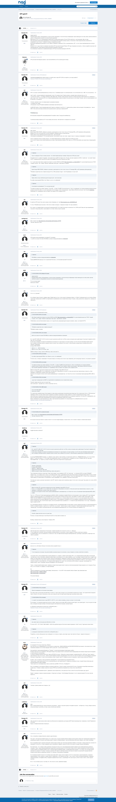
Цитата (41, 52)
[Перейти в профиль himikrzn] (24, 432)
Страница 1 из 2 (33, 28)
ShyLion (24, 57)
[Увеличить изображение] (34, 112)
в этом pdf (37, 77)
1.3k (25, 280)
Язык (49, 794)
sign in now (46, 775)
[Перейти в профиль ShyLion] (24, 61)
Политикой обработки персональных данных (63, 800)
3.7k (25, 100)
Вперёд (24, 28)
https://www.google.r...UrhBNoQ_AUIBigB (38, 571)
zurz (24, 235)
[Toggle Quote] (32, 152)
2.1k (25, 67)
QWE (24, 270)
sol (24, 90)
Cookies (66, 794)
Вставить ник (33, 52)
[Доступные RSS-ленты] (96, 790)
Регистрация (93, 2)
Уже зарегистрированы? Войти (81, 2)
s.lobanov (24, 701)
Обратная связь (59, 794)
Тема (53, 794)
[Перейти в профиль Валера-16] (21, 18)
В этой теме (91, 6)
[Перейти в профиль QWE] (24, 274)
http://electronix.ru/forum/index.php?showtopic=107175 (50, 220)
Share (84, 18)
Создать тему (83, 23)
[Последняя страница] (28, 28)
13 (25, 43)
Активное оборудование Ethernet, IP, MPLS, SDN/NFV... (41, 18)
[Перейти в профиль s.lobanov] (24, 706)
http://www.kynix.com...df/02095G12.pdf (69, 202)
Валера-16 (28, 17)
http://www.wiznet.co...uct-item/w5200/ (72, 161)
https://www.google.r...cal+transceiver (38, 573)
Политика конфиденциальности (91, 795)
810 (25, 245)
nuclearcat (24, 218)
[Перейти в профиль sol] (24, 94)
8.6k (25, 228)
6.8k (25, 712)
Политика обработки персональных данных (88, 797)
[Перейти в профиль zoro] (24, 646)
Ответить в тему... (30, 780)
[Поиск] (96, 6)
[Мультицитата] (37, 52)
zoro (24, 642)
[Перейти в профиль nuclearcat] (24, 222)
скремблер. (91, 189)
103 (25, 438)
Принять (91, 799)
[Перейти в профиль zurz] (24, 239)
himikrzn (24, 428)
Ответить (93, 23)
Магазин (21, 6)
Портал (26, 6)
